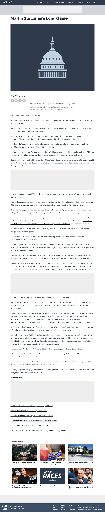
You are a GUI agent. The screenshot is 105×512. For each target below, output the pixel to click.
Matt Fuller (15, 95)
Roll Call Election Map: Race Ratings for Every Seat (29, 426)
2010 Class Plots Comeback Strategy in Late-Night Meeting (31, 406)
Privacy (62, 507)
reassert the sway (44, 266)
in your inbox (50, 431)
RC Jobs (70, 507)
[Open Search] (101, 2)
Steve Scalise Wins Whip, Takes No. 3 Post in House (28, 411)
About (53, 505)
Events (54, 507)
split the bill (56, 322)
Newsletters (55, 509)
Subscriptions (72, 509)
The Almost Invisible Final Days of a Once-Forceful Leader (31, 416)
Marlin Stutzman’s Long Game (39, 18)
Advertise (71, 505)
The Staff (63, 509)
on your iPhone (62, 431)
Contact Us (63, 505)
